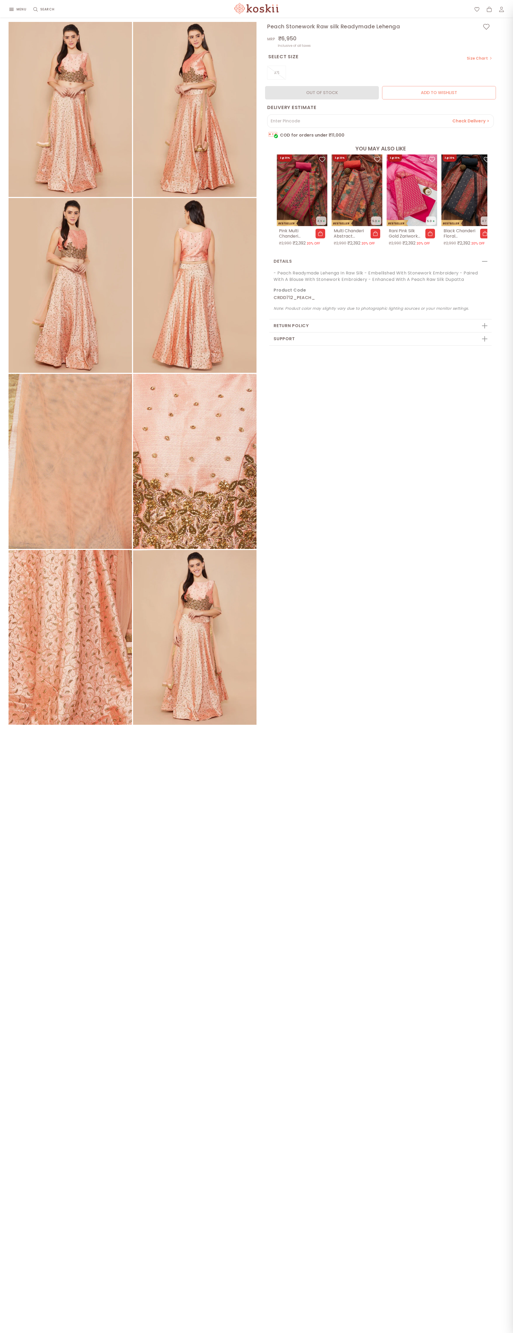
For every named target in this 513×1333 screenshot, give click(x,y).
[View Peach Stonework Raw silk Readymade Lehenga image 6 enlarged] (194, 461)
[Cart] (489, 9)
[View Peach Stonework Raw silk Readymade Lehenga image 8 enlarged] (194, 637)
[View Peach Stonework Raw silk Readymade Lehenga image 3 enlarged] (70, 285)
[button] (320, 233)
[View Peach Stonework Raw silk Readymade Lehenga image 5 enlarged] (70, 461)
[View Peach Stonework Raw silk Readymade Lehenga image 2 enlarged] (194, 109)
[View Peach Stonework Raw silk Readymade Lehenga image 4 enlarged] (194, 285)
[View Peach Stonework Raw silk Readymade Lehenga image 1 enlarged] (70, 109)
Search (47, 9)
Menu (21, 9)
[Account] (501, 9)
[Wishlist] (477, 9)
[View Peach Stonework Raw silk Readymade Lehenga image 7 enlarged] (70, 637)
